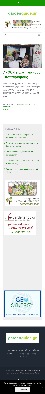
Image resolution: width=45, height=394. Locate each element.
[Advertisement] (22, 263)
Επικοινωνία (22, 356)
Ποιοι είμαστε (11, 350)
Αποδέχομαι (22, 389)
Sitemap (32, 353)
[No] (42, 387)
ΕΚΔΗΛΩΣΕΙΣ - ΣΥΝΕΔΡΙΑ (24, 104)
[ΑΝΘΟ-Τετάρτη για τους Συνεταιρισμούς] (22, 56)
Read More (6, 109)
